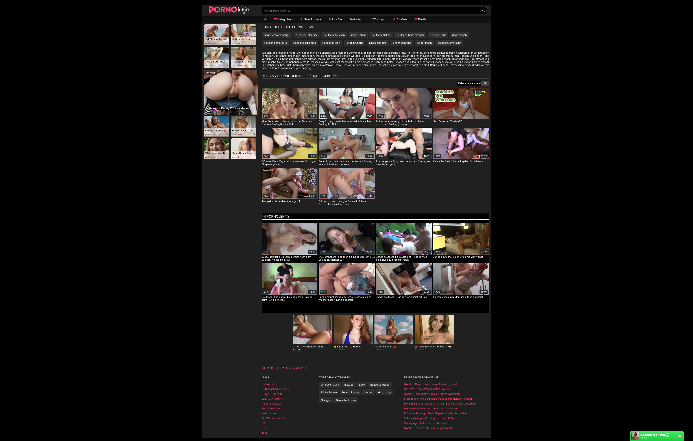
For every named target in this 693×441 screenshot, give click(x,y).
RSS (264, 423)
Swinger (326, 400)
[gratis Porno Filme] (229, 13)
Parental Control (271, 403)
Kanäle (421, 19)
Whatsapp (378, 19)
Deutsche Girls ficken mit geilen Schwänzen (458, 161)
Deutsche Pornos (346, 400)
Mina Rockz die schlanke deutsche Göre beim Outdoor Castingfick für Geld (287, 123)
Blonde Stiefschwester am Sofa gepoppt (428, 427)
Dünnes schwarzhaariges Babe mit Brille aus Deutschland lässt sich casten (344, 203)
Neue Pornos (311, 19)
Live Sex (337, 19)
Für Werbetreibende (273, 418)
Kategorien (284, 19)
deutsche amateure (275, 42)
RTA (264, 427)
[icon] (265, 19)
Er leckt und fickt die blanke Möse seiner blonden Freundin (438, 398)
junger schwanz (402, 42)
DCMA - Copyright (272, 393)
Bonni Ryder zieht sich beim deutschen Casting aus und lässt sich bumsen (345, 163)
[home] (264, 368)
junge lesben (358, 34)
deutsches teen (331, 42)
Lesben (368, 392)
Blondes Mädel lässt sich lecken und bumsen (430, 408)
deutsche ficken (381, 34)
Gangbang (384, 392)
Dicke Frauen (329, 392)
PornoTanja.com (271, 408)
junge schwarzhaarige (277, 34)
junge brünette (354, 42)
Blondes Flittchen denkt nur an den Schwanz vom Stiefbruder (440, 403)
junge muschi (459, 34)
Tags (264, 432)
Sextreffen (356, 19)
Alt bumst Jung (330, 384)
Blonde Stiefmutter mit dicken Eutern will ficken (432, 393)
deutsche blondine (307, 34)
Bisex (362, 384)
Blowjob (349, 384)
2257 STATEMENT (272, 398)
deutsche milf (438, 34)
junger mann (424, 42)
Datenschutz (269, 384)
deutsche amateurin (449, 42)
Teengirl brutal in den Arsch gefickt (281, 201)
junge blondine (378, 42)
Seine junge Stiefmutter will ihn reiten (426, 423)
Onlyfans (401, 19)
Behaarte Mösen (379, 384)
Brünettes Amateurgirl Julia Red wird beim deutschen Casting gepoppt (400, 123)
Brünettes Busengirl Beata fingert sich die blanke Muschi (437, 413)
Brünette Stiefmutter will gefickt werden (427, 388)
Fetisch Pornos (350, 392)
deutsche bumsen (334, 34)
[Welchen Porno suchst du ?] (483, 10)
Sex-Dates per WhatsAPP (447, 121)
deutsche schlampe (304, 42)
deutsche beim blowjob (410, 34)
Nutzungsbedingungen (275, 388)
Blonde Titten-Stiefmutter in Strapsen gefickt (430, 384)
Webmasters (269, 413)
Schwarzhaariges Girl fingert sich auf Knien (429, 418)
